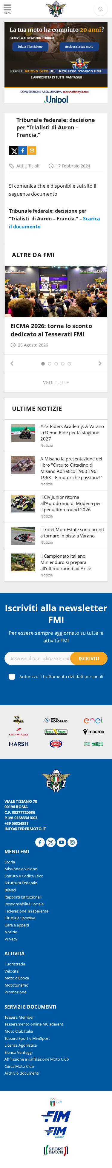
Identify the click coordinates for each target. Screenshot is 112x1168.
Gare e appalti (16, 925)
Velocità (11, 971)
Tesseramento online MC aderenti (34, 1024)
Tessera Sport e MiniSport (27, 1038)
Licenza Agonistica (20, 1045)
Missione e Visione (20, 868)
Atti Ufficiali (27, 166)
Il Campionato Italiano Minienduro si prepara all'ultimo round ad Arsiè (65, 562)
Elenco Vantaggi (18, 1052)
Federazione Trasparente (26, 911)
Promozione (15, 992)
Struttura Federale (20, 882)
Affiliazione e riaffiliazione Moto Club (36, 1059)
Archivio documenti (21, 1073)
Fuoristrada (14, 964)
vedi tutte (56, 382)
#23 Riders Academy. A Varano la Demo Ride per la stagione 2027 (72, 432)
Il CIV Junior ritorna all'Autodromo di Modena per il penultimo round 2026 (70, 503)
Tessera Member (19, 1017)
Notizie (10, 932)
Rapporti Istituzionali (23, 897)
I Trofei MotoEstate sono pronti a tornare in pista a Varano (72, 532)
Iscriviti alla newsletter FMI (56, 613)
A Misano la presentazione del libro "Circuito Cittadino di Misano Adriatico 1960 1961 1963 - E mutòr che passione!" (71, 468)
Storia (9, 862)
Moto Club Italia (18, 1031)
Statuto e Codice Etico (23, 876)
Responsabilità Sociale (24, 904)
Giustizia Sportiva (19, 918)
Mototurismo (16, 985)
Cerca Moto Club (19, 1066)
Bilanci (10, 890)
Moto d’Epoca (16, 978)
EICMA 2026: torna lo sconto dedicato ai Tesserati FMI (51, 330)
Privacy (10, 939)
